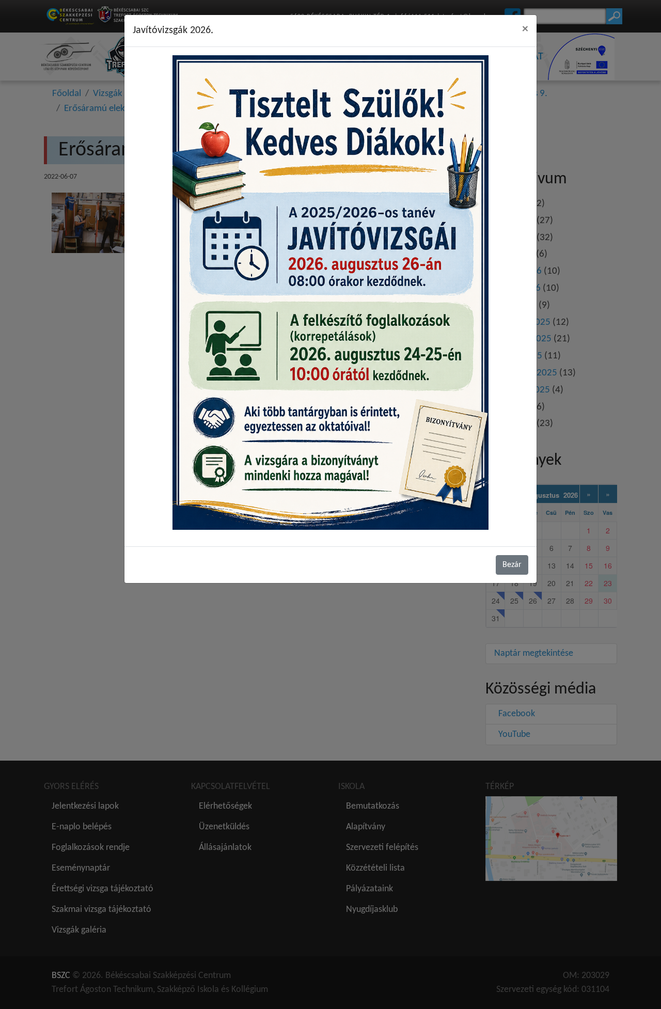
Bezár (512, 565)
